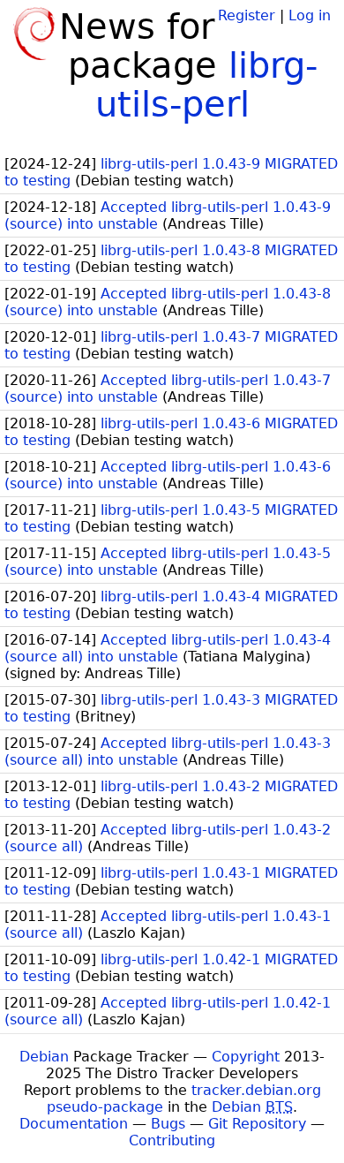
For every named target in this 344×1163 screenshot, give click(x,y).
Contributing (172, 1140)
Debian (44, 1056)
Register (246, 15)
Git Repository (257, 1123)
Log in (309, 15)
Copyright (246, 1056)
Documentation (73, 1123)
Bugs (168, 1123)
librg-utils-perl (206, 85)
